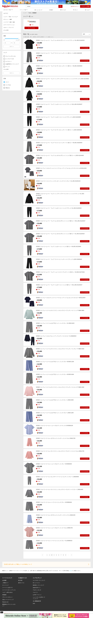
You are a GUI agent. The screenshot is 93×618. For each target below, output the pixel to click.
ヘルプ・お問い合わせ (7, 592)
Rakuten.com (5, 602)
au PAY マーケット (37, 594)
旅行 (52, 9)
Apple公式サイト (37, 587)
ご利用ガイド (5, 582)
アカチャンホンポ (37, 590)
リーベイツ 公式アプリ (7, 587)
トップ (24, 12)
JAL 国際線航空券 (37, 601)
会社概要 (4, 580)
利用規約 (4, 594)
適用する (12, 46)
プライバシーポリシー (7, 597)
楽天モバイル (21, 582)
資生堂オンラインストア (38, 585)
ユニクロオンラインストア (39, 580)
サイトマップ (5, 585)
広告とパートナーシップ (8, 599)
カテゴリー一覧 (7, 9)
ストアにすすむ (31, 27)
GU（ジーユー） (36, 582)
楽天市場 (20, 580)
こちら (70, 570)
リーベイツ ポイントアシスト (9, 590)
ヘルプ (88, 9)
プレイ (76, 9)
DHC (34, 603)
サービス (64, 9)
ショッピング (39, 9)
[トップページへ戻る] (10, 6)
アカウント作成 (85, 6)
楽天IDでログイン (75, 6)
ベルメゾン (35, 592)
